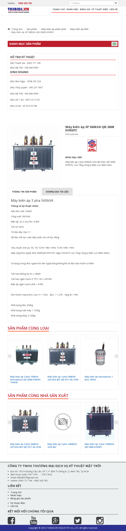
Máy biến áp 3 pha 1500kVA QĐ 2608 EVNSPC (99, 445)
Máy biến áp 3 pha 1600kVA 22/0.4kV (62, 445)
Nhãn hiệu (72, 9)
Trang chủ (58, 9)
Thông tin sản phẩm (24, 191)
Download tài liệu (57, 191)
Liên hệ (114, 9)
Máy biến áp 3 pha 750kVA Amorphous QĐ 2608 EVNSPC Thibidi (25, 379)
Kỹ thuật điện (100, 9)
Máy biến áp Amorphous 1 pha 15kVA (99, 378)
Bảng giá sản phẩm (20, 498)
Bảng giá (85, 9)
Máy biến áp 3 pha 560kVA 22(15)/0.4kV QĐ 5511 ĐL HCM (62, 378)
